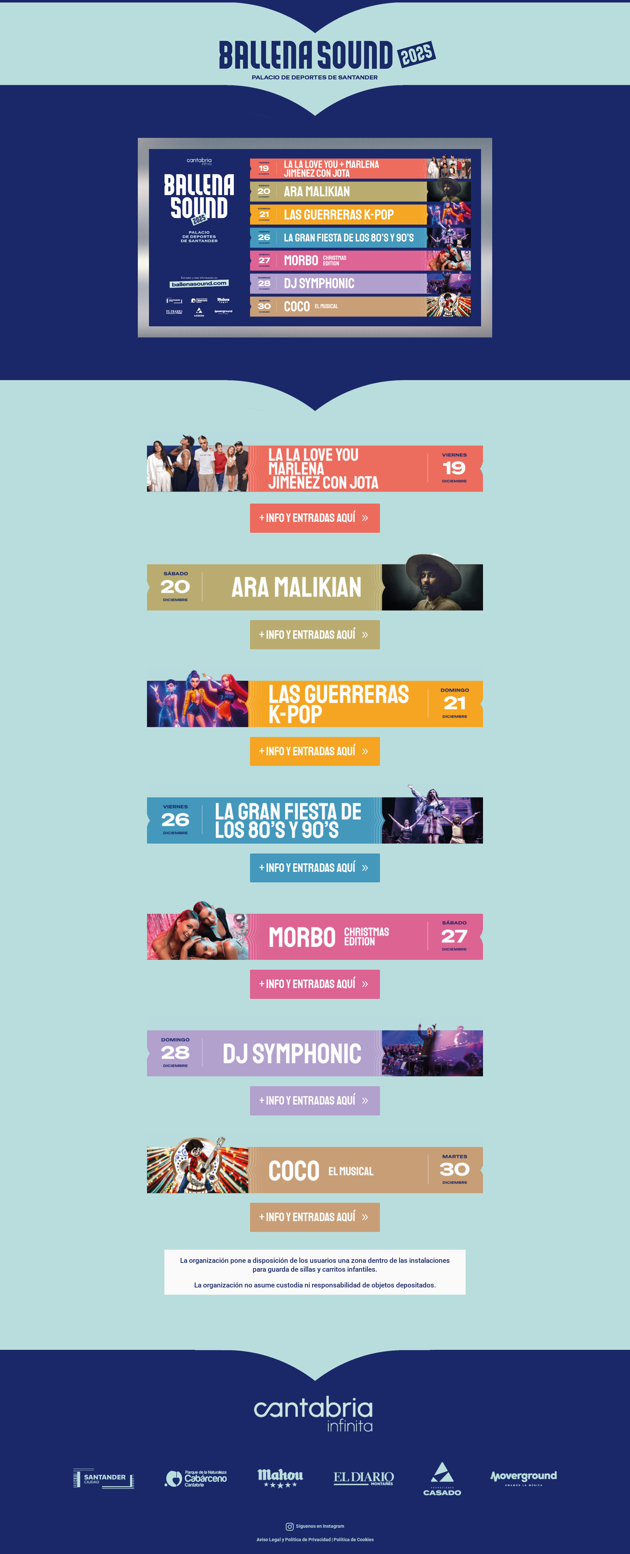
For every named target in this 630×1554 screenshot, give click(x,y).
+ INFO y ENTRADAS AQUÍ (307, 518)
